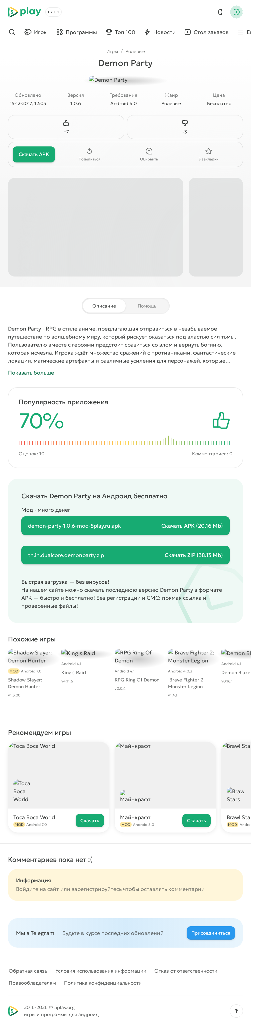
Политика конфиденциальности (103, 983)
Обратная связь (28, 971)
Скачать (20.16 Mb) (192, 525)
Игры (112, 51)
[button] (236, 1011)
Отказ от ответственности (185, 971)
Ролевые (135, 51)
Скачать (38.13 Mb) (194, 555)
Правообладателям (32, 983)
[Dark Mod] (220, 12)
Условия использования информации (100, 971)
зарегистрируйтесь (97, 889)
